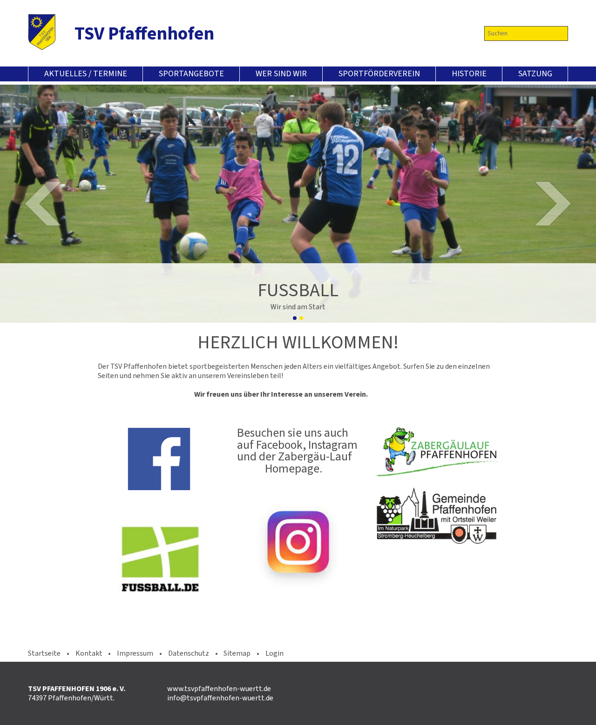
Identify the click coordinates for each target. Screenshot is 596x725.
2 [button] (301, 318)
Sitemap (237, 653)
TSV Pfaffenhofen (144, 33)
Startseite (44, 653)
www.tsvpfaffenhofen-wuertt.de (219, 688)
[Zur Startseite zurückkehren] (42, 33)
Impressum (135, 653)
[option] (298, 204)
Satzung (535, 73)
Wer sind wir (281, 73)
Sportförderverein (379, 73)
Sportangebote (191, 73)
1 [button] (295, 318)
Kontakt (88, 653)
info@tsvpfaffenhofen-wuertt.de (220, 698)
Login (274, 653)
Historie (469, 73)
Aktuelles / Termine (85, 73)
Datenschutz (188, 653)
